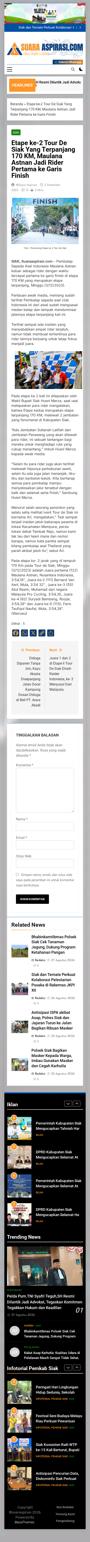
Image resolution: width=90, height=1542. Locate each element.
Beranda (16, 104)
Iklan (39, 1135)
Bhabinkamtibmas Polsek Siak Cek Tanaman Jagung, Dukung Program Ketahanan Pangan (50, 1336)
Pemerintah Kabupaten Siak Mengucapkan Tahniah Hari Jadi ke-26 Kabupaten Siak (58, 1128)
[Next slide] (80, 27)
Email (21, 838)
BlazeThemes (24, 1522)
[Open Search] (73, 69)
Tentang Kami (65, 1514)
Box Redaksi (65, 1507)
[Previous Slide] (73, 27)
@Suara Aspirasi (26, 185)
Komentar (24, 765)
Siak (16, 132)
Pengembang (65, 1521)
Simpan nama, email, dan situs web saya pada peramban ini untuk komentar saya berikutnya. (45, 880)
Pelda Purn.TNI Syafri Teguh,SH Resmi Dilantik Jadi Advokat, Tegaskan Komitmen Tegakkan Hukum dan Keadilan (40, 27)
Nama (22, 819)
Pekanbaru (14, 1290)
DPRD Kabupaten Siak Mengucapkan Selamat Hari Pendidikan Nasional (58, 1215)
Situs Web (23, 856)
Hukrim (29, 1326)
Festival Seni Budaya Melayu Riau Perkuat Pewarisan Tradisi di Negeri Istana (59, 1392)
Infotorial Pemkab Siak (52, 1399)
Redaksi (40, 960)
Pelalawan (31, 1347)
